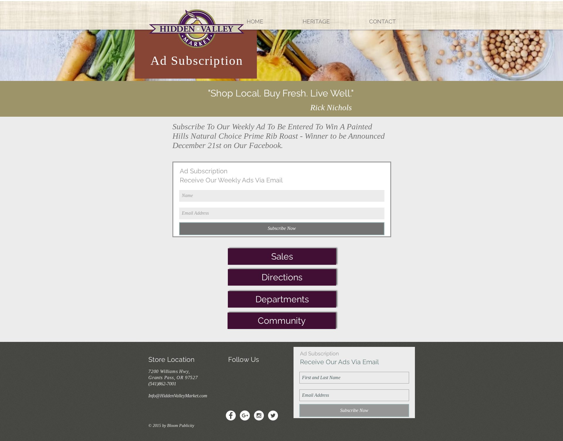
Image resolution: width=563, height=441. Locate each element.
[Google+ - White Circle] (245, 415)
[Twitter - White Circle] (273, 415)
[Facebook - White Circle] (231, 415)
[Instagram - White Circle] (259, 415)
